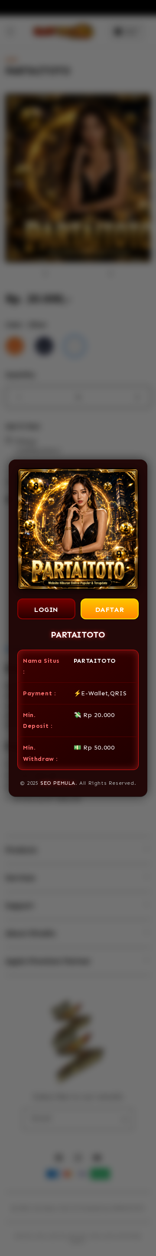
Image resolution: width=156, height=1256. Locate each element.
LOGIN (46, 609)
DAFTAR (109, 609)
